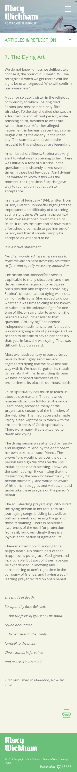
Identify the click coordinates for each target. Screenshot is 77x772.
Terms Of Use (50, 759)
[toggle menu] (68, 9)
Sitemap (63, 759)
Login (8, 763)
